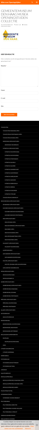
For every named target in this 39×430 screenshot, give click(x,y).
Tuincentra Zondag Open (10, 137)
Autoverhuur (5, 313)
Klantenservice (6, 373)
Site (2, 106)
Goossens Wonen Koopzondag (14, 211)
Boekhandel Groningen (10, 327)
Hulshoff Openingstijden (11, 243)
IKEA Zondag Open (10, 222)
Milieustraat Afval (6, 391)
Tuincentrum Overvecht (10, 197)
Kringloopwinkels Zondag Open (13, 384)
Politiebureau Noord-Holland (12, 408)
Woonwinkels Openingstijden (10, 201)
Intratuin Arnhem (10, 180)
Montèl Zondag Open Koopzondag (15, 264)
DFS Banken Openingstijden (11, 204)
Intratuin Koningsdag (12, 155)
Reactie (4, 66)
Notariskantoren (6, 394)
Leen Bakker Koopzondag (13, 257)
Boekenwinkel (5, 320)
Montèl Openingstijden (10, 260)
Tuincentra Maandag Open (11, 130)
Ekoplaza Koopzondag (12, 341)
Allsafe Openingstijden (8, 310)
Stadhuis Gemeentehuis (8, 415)
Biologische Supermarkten (9, 334)
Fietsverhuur (5, 359)
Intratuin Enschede (11, 190)
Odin (4, 345)
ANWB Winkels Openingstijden (12, 285)
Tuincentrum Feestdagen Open (12, 134)
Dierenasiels (5, 355)
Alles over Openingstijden (11, 2)
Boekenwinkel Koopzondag (11, 324)
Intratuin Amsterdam (11, 173)
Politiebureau (5, 401)
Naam (3, 90)
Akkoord (28, 428)
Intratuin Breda (10, 187)
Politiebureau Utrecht (10, 412)
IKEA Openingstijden (9, 218)
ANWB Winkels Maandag (10, 289)
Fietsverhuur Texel (9, 366)
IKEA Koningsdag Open (11, 232)
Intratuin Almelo (10, 162)
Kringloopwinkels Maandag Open (13, 380)
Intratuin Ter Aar (10, 194)
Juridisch (4, 369)
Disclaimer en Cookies (8, 419)
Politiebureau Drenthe (10, 405)
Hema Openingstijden (7, 271)
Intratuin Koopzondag (12, 152)
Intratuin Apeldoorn (11, 176)
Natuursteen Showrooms (11, 268)
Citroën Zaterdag (8, 352)
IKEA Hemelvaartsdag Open (13, 236)
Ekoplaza (6, 338)
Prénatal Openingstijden (8, 299)
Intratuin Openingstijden (11, 148)
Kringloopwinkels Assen (10, 387)
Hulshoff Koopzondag (12, 246)
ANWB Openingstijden (7, 282)
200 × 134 (18, 24)
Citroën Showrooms (7, 348)
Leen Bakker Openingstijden (11, 253)
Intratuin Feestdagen (11, 159)
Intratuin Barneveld (11, 183)
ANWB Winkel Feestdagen (10, 296)
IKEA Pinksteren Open (11, 239)
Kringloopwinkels (7, 376)
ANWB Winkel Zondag (9, 292)
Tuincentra (4, 127)
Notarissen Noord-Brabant (11, 398)
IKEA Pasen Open (9, 229)
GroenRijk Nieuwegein (12, 145)
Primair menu (36, 2)
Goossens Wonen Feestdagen (14, 215)
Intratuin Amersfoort (12, 169)
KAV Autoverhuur (8, 317)
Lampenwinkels (7, 250)
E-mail (3, 98)
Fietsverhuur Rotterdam (10, 362)
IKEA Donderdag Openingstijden (15, 225)
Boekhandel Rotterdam (10, 331)
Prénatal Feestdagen (9, 306)
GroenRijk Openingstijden (11, 141)
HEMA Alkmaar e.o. (8, 278)
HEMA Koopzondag (9, 275)
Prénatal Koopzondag (10, 303)
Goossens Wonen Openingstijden (13, 208)
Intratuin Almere (10, 166)
